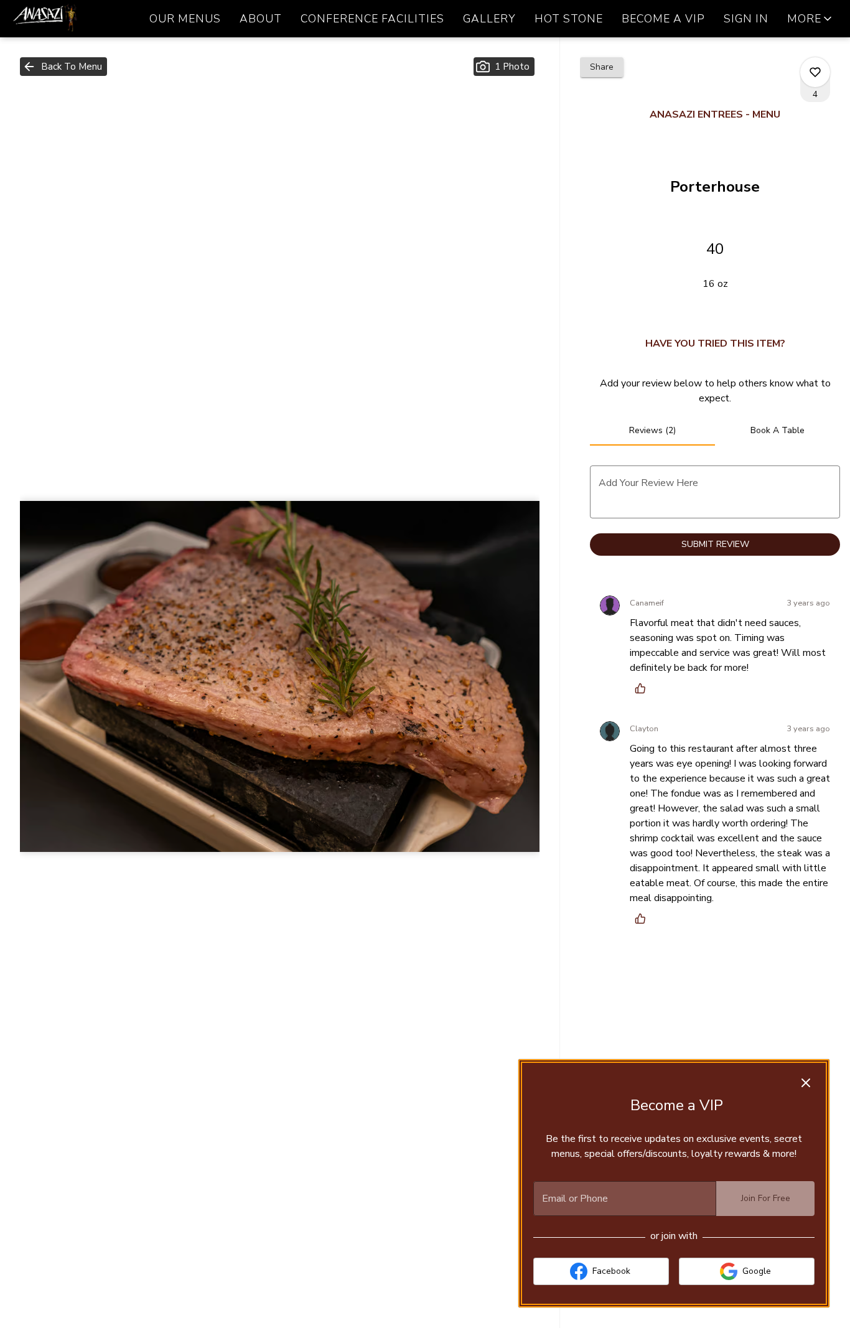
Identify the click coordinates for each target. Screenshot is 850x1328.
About (261, 18)
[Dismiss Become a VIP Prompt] (806, 1083)
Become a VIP (663, 18)
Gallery (489, 18)
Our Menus (185, 18)
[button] (810, 18)
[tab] (652, 431)
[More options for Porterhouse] (815, 72)
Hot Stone (569, 18)
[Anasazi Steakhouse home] (66, 18)
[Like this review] (643, 688)
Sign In (746, 18)
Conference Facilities (372, 18)
